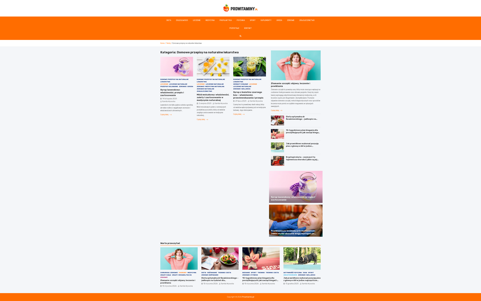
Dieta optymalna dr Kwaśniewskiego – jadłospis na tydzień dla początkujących (301, 119)
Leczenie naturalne (178, 84)
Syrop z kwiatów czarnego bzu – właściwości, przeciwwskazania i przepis (248, 95)
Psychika (241, 20)
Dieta (168, 20)
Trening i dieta (224, 272)
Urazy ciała (165, 275)
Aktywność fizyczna (292, 272)
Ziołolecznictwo (307, 20)
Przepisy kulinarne (169, 86)
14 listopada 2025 (169, 99)
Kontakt (248, 28)
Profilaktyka (226, 20)
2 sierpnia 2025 (205, 103)
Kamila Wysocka (168, 101)
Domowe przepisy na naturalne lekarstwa (174, 80)
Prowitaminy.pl (248, 297)
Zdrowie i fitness (250, 275)
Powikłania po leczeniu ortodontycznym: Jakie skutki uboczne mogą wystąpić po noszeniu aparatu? (293, 234)
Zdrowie (290, 20)
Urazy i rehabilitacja (182, 275)
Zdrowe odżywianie (209, 275)
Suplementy (266, 20)
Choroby (183, 272)
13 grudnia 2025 (292, 284)
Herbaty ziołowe (240, 84)
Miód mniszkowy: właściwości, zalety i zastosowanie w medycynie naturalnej (213, 97)
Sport (253, 20)
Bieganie (246, 272)
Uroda (279, 20)
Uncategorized (290, 275)
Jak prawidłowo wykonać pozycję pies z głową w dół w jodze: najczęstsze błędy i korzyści (302, 146)
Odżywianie (212, 272)
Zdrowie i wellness (241, 89)
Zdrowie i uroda (186, 86)
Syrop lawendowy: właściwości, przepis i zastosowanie (172, 92)
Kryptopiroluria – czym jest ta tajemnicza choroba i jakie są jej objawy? (301, 159)
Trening (261, 272)
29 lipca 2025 (241, 101)
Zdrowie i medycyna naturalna (210, 86)
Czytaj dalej (164, 115)
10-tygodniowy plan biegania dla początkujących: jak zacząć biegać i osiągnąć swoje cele (303, 132)
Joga (305, 272)
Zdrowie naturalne (205, 89)
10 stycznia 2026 (169, 286)
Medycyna (210, 20)
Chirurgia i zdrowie (169, 272)
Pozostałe (234, 28)
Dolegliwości (182, 20)
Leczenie (197, 20)
